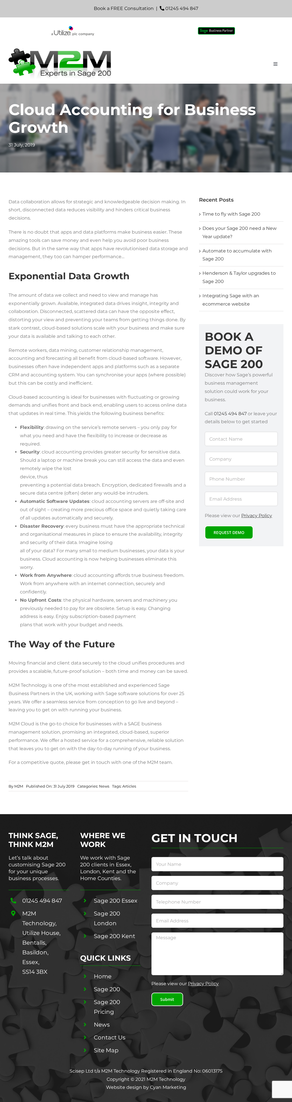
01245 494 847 (181, 8)
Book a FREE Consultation (124, 8)
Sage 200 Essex (115, 900)
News (104, 786)
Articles (129, 786)
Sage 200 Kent (114, 936)
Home (102, 976)
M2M (18, 786)
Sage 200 (107, 989)
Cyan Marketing (168, 1087)
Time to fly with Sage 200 (231, 214)
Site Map (106, 1050)
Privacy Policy (256, 515)
